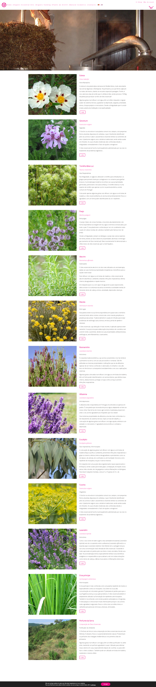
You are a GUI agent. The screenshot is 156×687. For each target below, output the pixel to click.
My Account (149, 2)
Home (9, 5)
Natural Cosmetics (78, 5)
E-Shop (139, 2)
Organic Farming (43, 5)
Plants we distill (60, 5)
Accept (106, 684)
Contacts (92, 5)
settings (93, 685)
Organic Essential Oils (24, 5)
